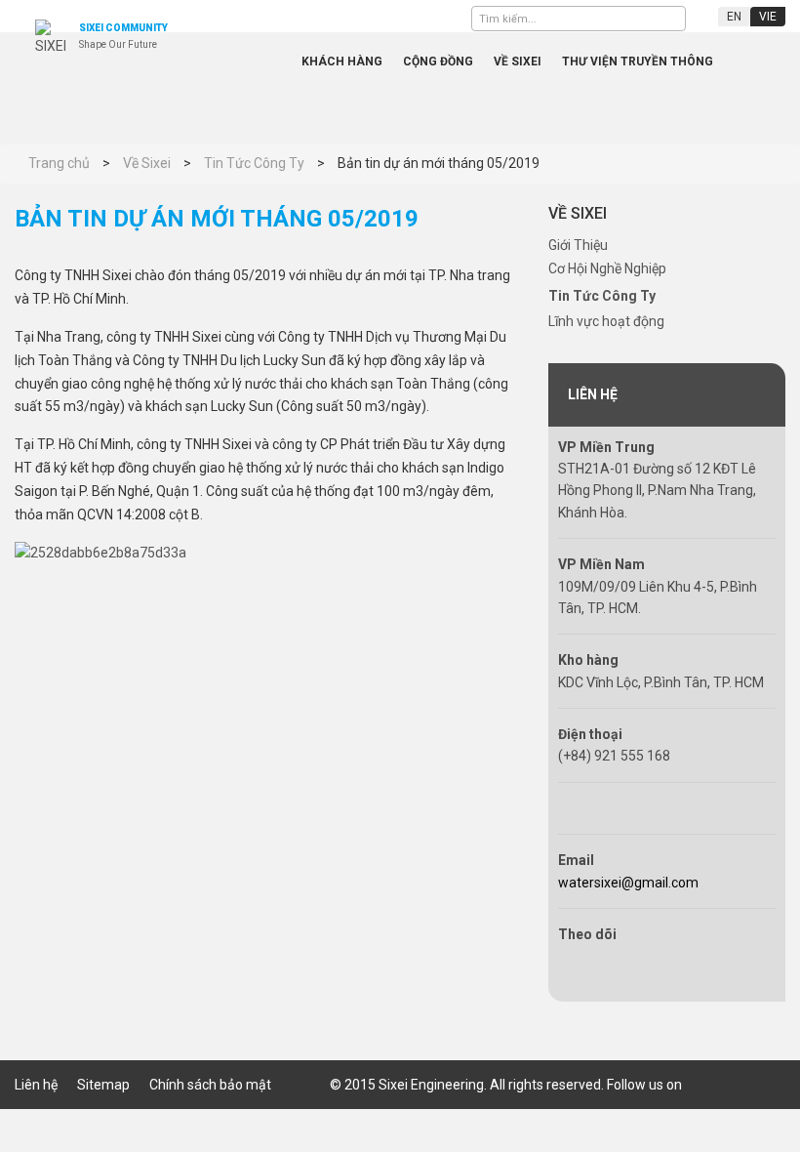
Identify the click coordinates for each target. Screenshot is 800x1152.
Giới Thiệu (578, 245)
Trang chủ (256, 62)
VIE (768, 16)
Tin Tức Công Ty (602, 296)
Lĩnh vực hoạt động (606, 321)
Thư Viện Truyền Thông (637, 61)
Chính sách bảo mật (210, 1084)
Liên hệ (36, 1084)
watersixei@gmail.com (628, 882)
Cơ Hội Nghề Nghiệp (607, 268)
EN (734, 16)
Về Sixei (517, 61)
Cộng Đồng (438, 61)
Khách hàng (341, 61)
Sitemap (103, 1084)
